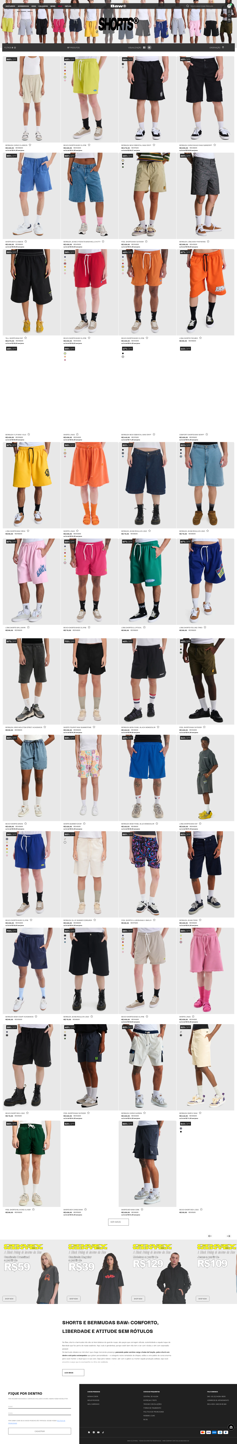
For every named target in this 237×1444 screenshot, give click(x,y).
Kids (34, 6)
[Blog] (89, 1432)
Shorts (30, 11)
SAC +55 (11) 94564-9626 (216, 1396)
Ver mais (115, 1222)
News (52, 6)
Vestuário (10, 6)
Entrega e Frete (150, 1400)
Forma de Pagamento (152, 1407)
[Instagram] (93, 1432)
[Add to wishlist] (30, 145)
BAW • (19, 11)
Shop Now (9, 1298)
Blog (145, 1419)
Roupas (23, 11)
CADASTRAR (40, 1431)
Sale (60, 6)
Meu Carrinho (93, 1404)
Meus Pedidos (93, 1400)
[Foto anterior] (5, 99)
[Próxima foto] (57, 99)
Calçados (43, 6)
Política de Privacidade (153, 1411)
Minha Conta (93, 1396)
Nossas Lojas (149, 1415)
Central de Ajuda (150, 1396)
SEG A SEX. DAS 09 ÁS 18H (216, 1404)
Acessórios (23, 6)
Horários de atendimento (218, 1400)
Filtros (8, 47)
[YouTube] (98, 1432)
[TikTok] (103, 1432)
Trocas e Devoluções (152, 1404)
